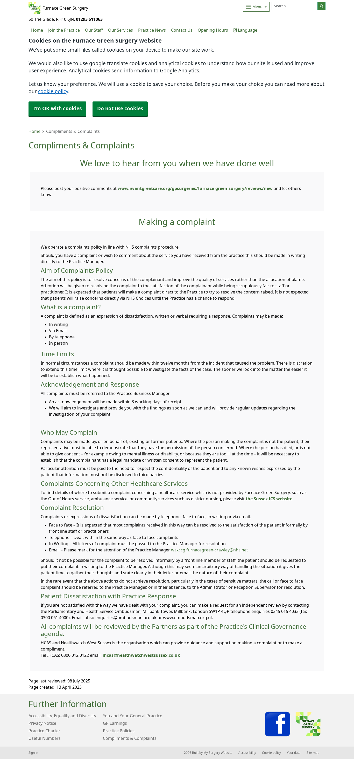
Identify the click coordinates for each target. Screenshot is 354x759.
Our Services (120, 30)
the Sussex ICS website (269, 499)
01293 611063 (89, 19)
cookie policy (53, 91)
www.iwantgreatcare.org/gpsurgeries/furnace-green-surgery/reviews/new (195, 188)
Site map (313, 752)
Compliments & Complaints (130, 738)
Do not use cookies (120, 108)
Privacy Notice (42, 723)
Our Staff (94, 30)
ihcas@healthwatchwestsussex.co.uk (141, 655)
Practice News (152, 30)
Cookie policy (271, 752)
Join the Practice (64, 30)
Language (247, 30)
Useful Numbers (45, 738)
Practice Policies (118, 731)
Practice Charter (44, 731)
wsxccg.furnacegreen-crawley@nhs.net (209, 550)
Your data (294, 752)
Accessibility (247, 752)
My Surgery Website (217, 752)
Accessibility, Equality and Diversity (62, 716)
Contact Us (182, 30)
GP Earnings (115, 723)
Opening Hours (213, 30)
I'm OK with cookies (57, 108)
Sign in (33, 752)
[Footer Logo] (293, 724)
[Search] (321, 6)
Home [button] (37, 30)
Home (34, 131)
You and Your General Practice (132, 716)
